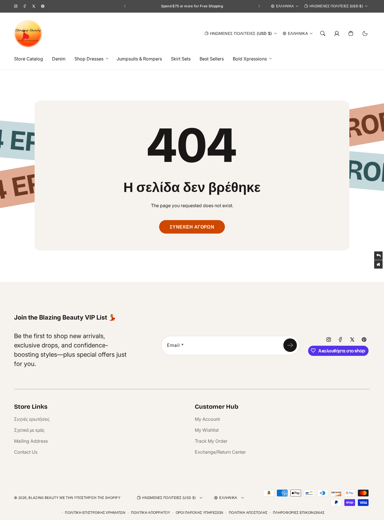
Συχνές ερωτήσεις (32, 419)
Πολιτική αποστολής (248, 512)
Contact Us (25, 452)
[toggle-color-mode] (365, 33)
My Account (207, 419)
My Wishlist (207, 430)
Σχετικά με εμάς (29, 430)
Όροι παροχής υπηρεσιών (199, 512)
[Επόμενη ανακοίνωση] (259, 6)
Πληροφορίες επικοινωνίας (298, 512)
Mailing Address (31, 441)
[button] (90, 59)
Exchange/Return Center (220, 452)
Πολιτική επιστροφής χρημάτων (95, 512)
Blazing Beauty (43, 498)
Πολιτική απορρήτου (150, 512)
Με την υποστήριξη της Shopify (90, 498)
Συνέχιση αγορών (192, 227)
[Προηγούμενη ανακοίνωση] (125, 6)
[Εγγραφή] (290, 345)
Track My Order (211, 441)
